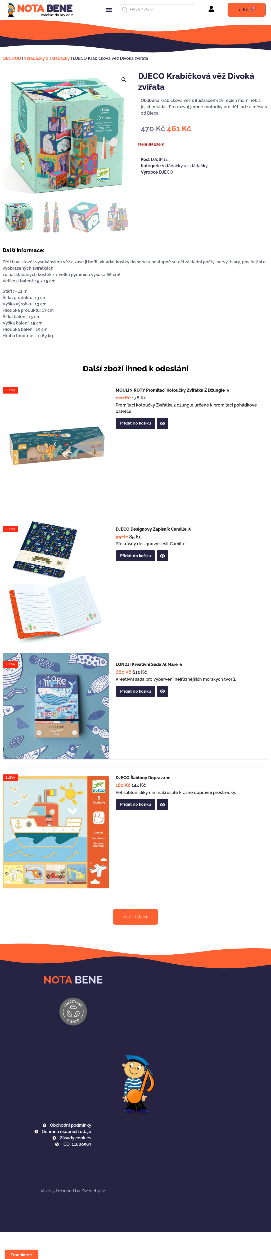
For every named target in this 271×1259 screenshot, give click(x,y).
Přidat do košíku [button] (135, 423)
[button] (108, 10)
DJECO (166, 172)
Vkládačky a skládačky (47, 58)
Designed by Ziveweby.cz (73, 1190)
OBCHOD (12, 58)
